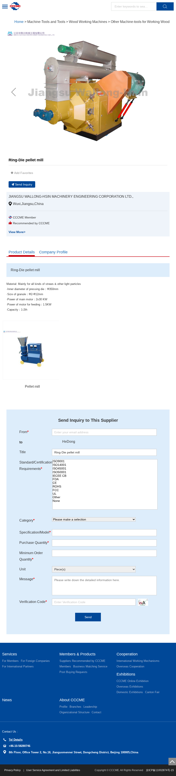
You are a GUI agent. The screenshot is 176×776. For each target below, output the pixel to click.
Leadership (90, 706)
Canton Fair (152, 692)
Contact (96, 712)
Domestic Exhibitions (130, 692)
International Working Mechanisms (138, 660)
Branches (75, 706)
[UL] (105, 494)
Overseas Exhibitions (130, 686)
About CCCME (72, 700)
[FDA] (105, 479)
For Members (10, 660)
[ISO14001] (105, 465)
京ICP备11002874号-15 (160, 770)
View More (17, 232)
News (7, 700)
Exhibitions (126, 674)
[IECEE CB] (105, 476)
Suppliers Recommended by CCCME (82, 660)
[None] (105, 501)
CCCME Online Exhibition (133, 681)
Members (65, 666)
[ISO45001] (105, 468)
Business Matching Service (90, 666)
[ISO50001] (105, 472)
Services (9, 654)
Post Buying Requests (73, 672)
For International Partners (18, 666)
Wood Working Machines (88, 22)
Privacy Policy (12, 770)
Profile (63, 706)
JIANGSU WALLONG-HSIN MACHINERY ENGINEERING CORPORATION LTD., (71, 196)
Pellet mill (32, 386)
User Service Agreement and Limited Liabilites (53, 770)
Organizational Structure (74, 712)
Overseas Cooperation (130, 666)
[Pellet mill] (32, 350)
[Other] (105, 497)
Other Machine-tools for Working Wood (140, 22)
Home (19, 22)
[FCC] (105, 490)
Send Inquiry (23, 184)
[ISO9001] (105, 461)
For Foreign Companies (35, 660)
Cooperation (127, 654)
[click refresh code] (142, 602)
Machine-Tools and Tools (46, 22)
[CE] (105, 483)
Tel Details (16, 739)
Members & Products (77, 654)
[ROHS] (105, 486)
